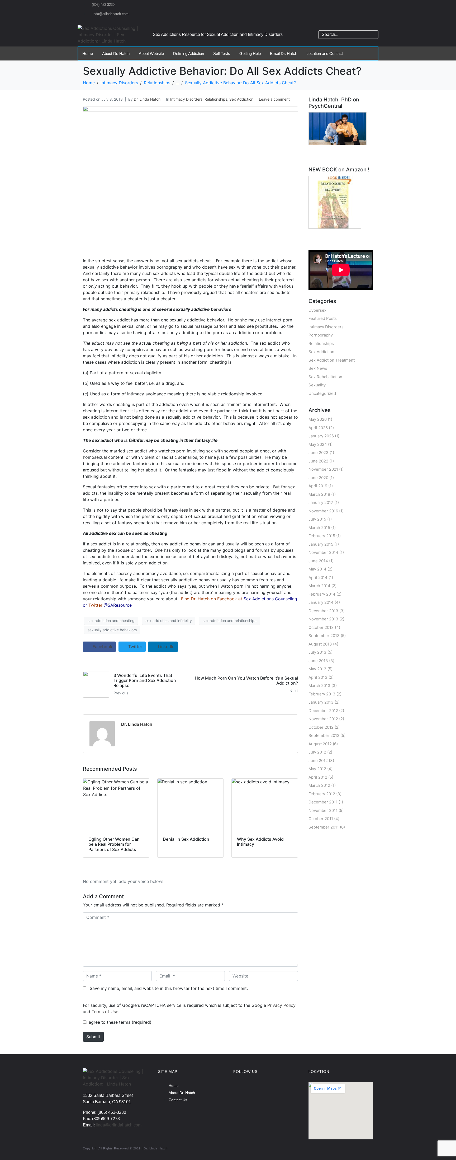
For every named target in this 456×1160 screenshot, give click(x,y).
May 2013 (317, 668)
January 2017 (320, 502)
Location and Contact (324, 53)
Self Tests (221, 53)
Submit (93, 1036)
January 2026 (321, 435)
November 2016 (323, 510)
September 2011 (323, 827)
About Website (151, 53)
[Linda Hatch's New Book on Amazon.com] (334, 202)
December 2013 (323, 610)
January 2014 (321, 602)
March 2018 (319, 494)
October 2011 (320, 818)
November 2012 (323, 718)
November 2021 (323, 469)
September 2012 (323, 735)
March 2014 (319, 585)
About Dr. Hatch (116, 53)
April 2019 (317, 485)
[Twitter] (274, 1088)
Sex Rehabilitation (325, 376)
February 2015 (321, 535)
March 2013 (319, 685)
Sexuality (317, 384)
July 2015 (317, 519)
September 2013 (324, 635)
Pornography (320, 335)
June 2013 (318, 660)
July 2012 (317, 752)
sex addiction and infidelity (168, 620)
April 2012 (317, 777)
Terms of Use (105, 1011)
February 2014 (321, 594)
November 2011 (323, 810)
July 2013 (317, 652)
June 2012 (318, 760)
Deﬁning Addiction (188, 53)
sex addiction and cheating (111, 620)
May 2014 (317, 569)
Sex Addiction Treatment (331, 360)
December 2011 (323, 801)
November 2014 (323, 552)
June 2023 (318, 452)
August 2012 (320, 743)
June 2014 (318, 560)
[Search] (373, 35)
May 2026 (317, 419)
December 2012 (323, 710)
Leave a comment (274, 99)
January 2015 (320, 544)
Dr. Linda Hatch (147, 99)
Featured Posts (322, 318)
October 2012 (321, 727)
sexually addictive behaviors (112, 630)
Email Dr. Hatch (283, 53)
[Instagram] (257, 1088)
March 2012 (319, 785)
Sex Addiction (241, 99)
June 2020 (318, 477)
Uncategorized (322, 393)
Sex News (317, 368)
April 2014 (317, 577)
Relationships (216, 99)
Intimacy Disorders (186, 99)
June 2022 (318, 461)
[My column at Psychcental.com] (337, 128)
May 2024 (317, 444)
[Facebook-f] (239, 1088)
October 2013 (321, 627)
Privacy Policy (281, 1005)
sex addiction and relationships (229, 620)
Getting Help (250, 53)
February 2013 (321, 693)
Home (87, 53)
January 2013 (321, 702)
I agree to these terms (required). (119, 1022)
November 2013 (323, 618)
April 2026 (318, 427)
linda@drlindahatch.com (118, 1125)
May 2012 (317, 768)
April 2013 (317, 677)
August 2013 (320, 644)
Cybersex (317, 310)
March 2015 (319, 527)
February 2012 (321, 793)
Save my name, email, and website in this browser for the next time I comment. (169, 988)
